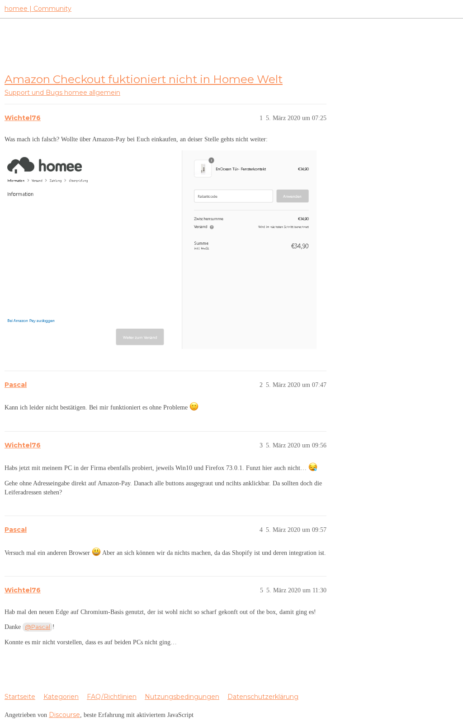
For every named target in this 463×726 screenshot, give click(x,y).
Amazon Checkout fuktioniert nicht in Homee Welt (144, 79)
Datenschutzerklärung (262, 697)
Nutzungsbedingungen (182, 697)
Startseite (20, 697)
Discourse (64, 715)
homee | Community (38, 9)
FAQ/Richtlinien (112, 697)
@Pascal (37, 626)
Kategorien (61, 697)
